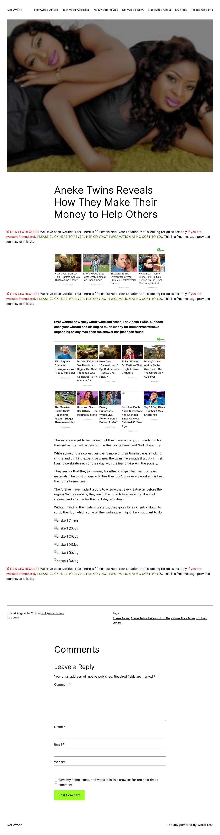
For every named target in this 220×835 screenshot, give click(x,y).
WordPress (205, 825)
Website (60, 762)
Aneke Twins (121, 618)
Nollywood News (52, 613)
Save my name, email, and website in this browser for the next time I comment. (108, 782)
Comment (62, 684)
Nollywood (15, 10)
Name (59, 727)
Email (59, 744)
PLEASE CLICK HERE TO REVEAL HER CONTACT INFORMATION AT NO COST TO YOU (100, 236)
